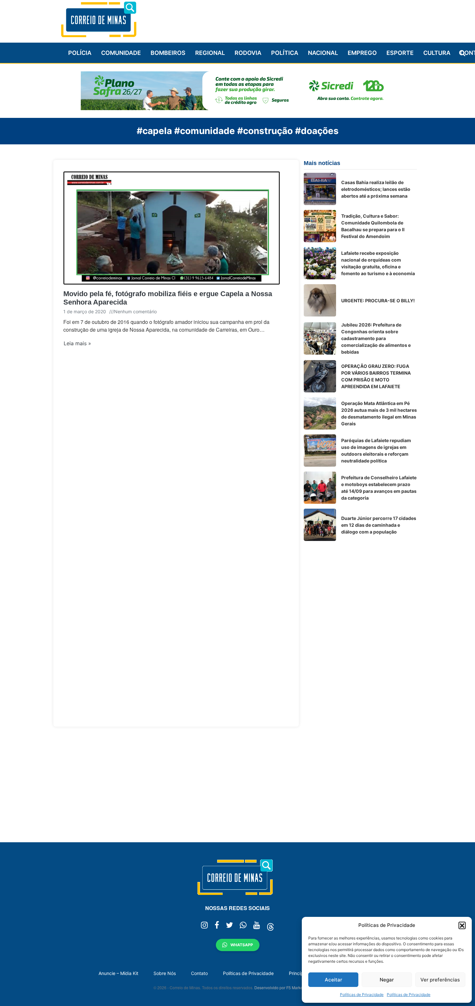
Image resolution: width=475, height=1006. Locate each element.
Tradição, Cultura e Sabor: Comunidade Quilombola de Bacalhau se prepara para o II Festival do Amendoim (373, 226)
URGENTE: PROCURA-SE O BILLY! (378, 300)
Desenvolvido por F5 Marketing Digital (288, 987)
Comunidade (121, 52)
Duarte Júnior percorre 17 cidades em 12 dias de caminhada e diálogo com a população (378, 524)
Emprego (362, 52)
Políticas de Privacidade (362, 994)
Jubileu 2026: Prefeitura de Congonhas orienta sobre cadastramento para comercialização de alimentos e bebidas (376, 338)
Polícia (79, 52)
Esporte (400, 52)
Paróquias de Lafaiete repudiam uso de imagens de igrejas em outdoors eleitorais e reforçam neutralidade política (376, 450)
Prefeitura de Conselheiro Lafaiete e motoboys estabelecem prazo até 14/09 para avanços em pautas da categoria (379, 488)
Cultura (436, 52)
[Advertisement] (299, 18)
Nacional (323, 52)
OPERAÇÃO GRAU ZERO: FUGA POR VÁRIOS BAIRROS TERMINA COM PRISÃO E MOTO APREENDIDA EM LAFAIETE (376, 376)
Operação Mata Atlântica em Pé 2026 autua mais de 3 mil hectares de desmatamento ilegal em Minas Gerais (379, 413)
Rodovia (248, 52)
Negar (387, 980)
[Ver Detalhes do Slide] (237, 90)
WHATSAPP (241, 944)
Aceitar (333, 980)
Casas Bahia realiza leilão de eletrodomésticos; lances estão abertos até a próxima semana (375, 189)
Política (284, 52)
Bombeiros (168, 52)
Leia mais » (77, 343)
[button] (462, 925)
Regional (210, 52)
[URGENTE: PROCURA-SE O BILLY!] (320, 300)
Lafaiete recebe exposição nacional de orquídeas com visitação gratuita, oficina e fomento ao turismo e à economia (378, 263)
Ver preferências (440, 980)
